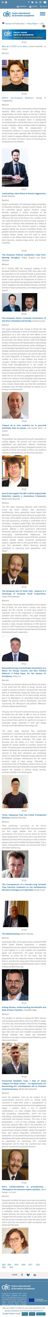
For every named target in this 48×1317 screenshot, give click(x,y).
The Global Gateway (11, 934)
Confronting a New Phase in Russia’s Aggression (23, 193)
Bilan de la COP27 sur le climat (14, 46)
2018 (23, 1264)
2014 (11, 1267)
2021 (4, 1264)
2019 (16, 1264)
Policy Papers (32, 23)
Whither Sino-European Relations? (17, 98)
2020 (9, 1264)
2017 (30, 1264)
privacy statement (12, 1310)
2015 (4, 1267)
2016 (38, 1264)
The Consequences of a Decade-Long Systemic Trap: (24, 887)
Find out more (40, 1313)
